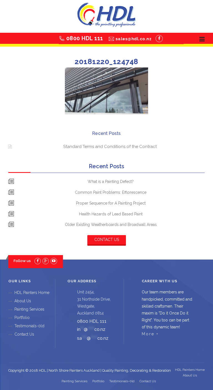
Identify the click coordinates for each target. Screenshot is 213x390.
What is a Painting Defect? (111, 181)
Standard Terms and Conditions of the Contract (110, 146)
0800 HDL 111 (84, 38)
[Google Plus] (45, 261)
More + (150, 334)
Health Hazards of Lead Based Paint (111, 214)
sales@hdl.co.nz (134, 38)
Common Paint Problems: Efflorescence (110, 192)
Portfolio (22, 317)
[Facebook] (159, 39)
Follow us (22, 261)
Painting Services (29, 309)
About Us (22, 301)
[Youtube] (53, 261)
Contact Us (106, 239)
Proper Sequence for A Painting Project (111, 203)
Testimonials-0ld (29, 326)
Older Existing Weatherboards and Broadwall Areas (111, 224)
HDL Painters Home (31, 292)
